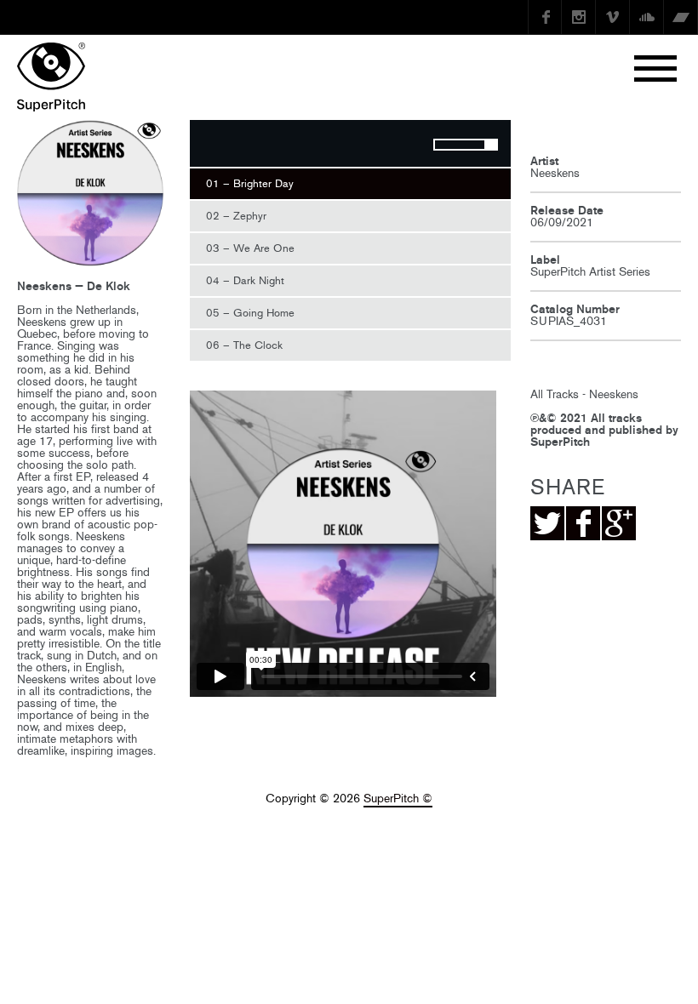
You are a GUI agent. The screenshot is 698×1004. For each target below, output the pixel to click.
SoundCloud (647, 17)
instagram (579, 17)
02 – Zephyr (236, 215)
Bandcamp (681, 17)
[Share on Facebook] (583, 523)
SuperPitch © (397, 798)
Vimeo (613, 17)
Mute (404, 145)
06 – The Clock (244, 345)
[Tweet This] (547, 523)
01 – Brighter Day (250, 183)
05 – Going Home (250, 312)
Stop (245, 145)
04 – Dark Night (245, 280)
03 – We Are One (250, 248)
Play (211, 145)
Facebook (545, 17)
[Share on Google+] (619, 523)
